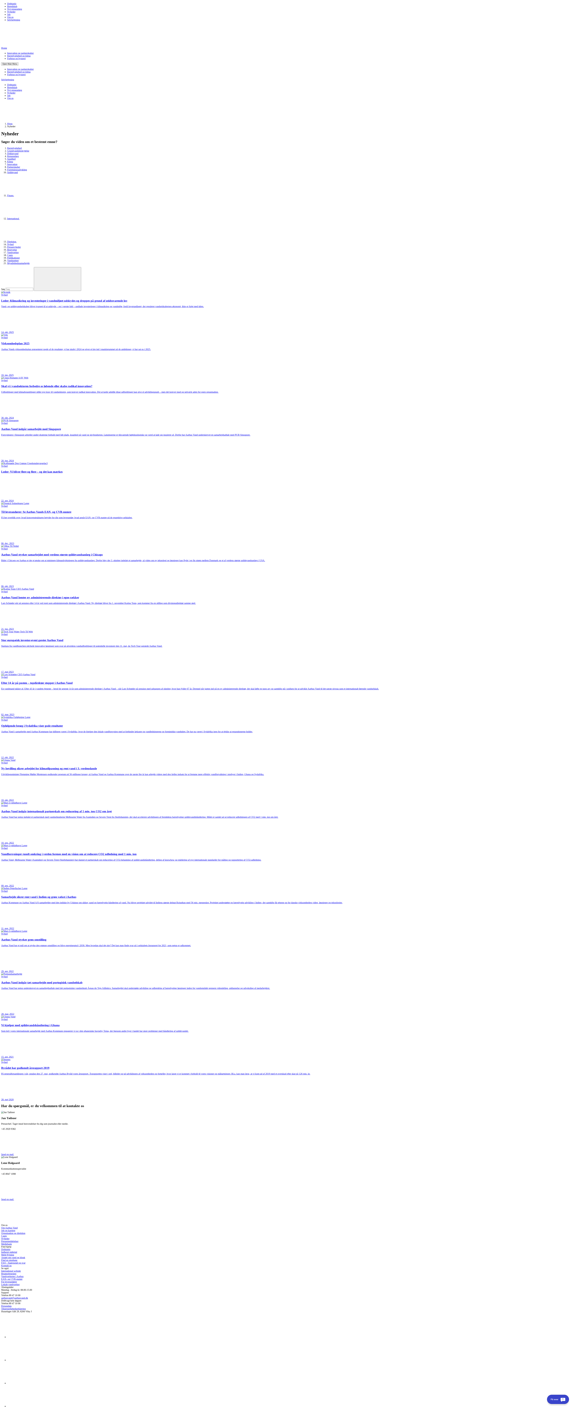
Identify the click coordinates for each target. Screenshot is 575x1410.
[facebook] (29, 1360)
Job (8, 14)
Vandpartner (13, 260)
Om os (10, 17)
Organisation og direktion (13, 1233)
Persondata (6, 1306)
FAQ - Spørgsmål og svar (13, 1263)
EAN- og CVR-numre (11, 1279)
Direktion (12, 241)
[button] (9, 63)
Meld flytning (7, 1255)
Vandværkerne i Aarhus (12, 1276)
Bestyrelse (12, 249)
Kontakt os (6, 1265)
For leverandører (9, 1282)
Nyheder (11, 11)
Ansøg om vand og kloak (13, 1257)
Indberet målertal (9, 1252)
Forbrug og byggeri (16, 58)
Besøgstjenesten (8, 1273)
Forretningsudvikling (17, 169)
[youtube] (29, 1406)
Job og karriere (8, 1230)
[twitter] (29, 1383)
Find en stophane (9, 1260)
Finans (10, 195)
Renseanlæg (13, 156)
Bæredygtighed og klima (19, 56)
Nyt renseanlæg (14, 9)
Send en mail (7, 1154)
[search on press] (57, 279)
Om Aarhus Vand (9, 1228)
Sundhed (11, 159)
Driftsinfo (11, 3)
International (13, 218)
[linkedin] (29, 1337)
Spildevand (12, 172)
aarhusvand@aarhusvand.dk (14, 1298)
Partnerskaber (13, 167)
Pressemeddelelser (9, 1241)
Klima (10, 161)
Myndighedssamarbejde (18, 263)
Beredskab (12, 6)
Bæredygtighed (14, 148)
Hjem (9, 123)
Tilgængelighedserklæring (13, 1308)
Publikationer (13, 258)
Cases (10, 255)
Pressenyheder (14, 247)
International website (11, 1271)
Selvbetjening (13, 20)
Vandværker (13, 252)
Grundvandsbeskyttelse (18, 151)
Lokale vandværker (10, 1284)
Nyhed (10, 244)
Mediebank (6, 1244)
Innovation (12, 164)
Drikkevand (12, 153)
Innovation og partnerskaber (20, 53)
